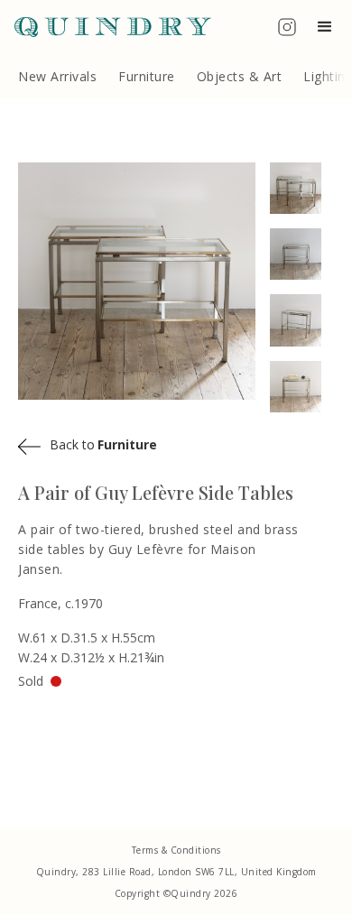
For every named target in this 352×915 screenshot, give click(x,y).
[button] (328, 27)
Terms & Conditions (176, 850)
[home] (105, 27)
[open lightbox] (302, 188)
